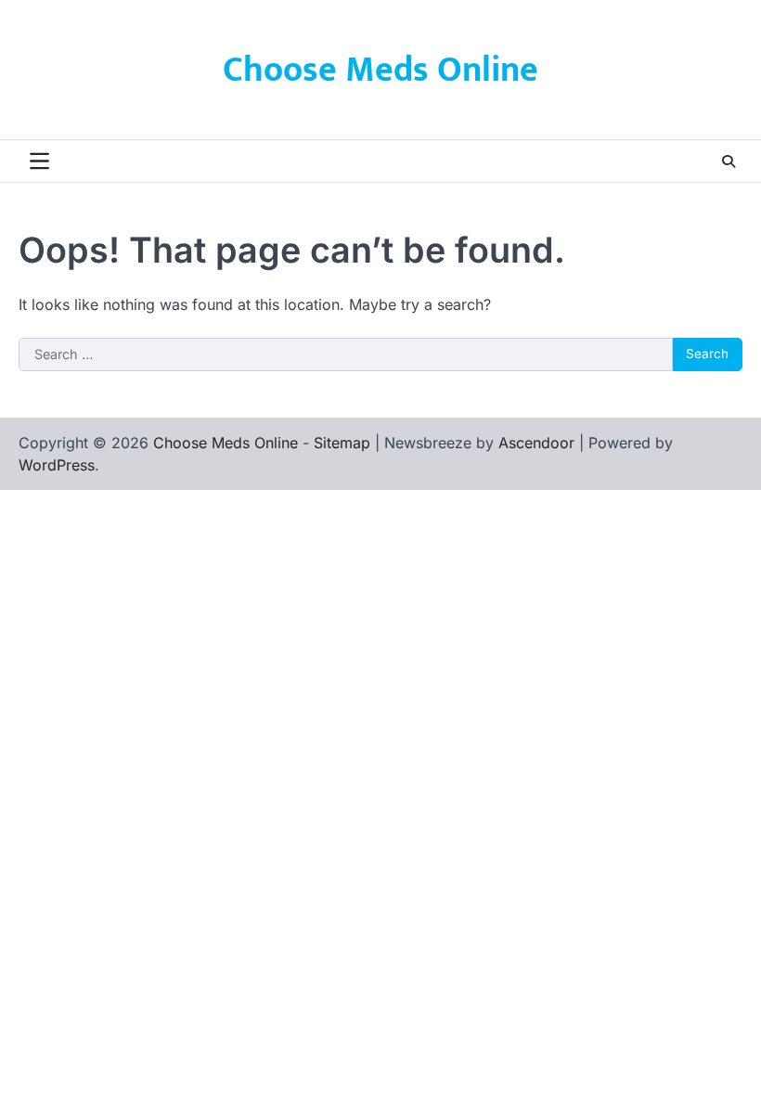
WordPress (57, 465)
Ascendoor (536, 442)
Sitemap (342, 442)
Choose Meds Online (380, 70)
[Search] (728, 161)
